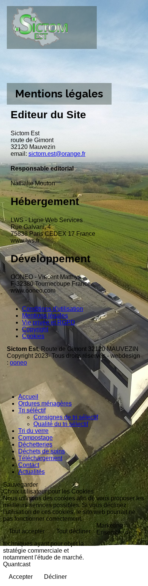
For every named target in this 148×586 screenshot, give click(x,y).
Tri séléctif (32, 410)
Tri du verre (33, 431)
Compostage (35, 437)
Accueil (28, 396)
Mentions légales (45, 315)
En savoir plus (119, 550)
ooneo (18, 362)
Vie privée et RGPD (48, 322)
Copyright (35, 329)
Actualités (31, 471)
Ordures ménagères (45, 403)
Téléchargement (40, 458)
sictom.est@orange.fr (56, 153)
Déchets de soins (41, 451)
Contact (28, 465)
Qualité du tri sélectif (60, 424)
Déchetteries (35, 444)
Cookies (33, 336)
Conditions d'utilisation (52, 309)
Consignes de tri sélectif (65, 417)
